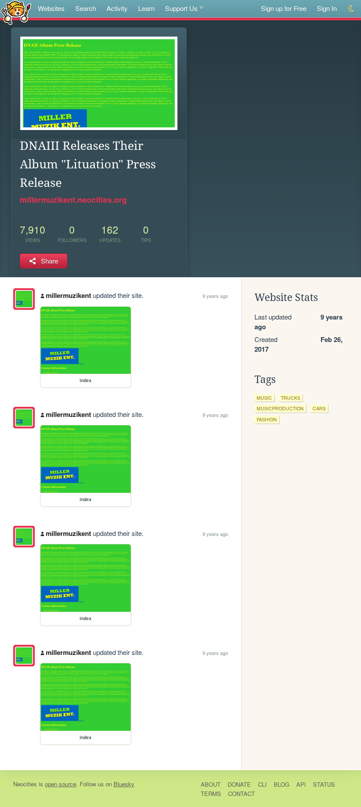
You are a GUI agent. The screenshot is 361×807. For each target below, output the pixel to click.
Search (85, 8)
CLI (262, 784)
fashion (267, 419)
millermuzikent (68, 295)
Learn (146, 8)
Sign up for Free (283, 8)
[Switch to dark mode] (351, 8)
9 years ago (215, 295)
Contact (241, 793)
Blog (281, 784)
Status (324, 784)
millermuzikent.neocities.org (73, 199)
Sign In (327, 8)
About (211, 784)
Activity (117, 8)
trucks (290, 397)
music (264, 397)
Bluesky (124, 784)
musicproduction (280, 408)
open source (60, 784)
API (301, 784)
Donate (239, 784)
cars (319, 408)
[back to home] (16, 12)
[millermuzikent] (24, 299)
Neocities (25, 784)
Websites (51, 8)
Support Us (181, 8)
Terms (211, 793)
